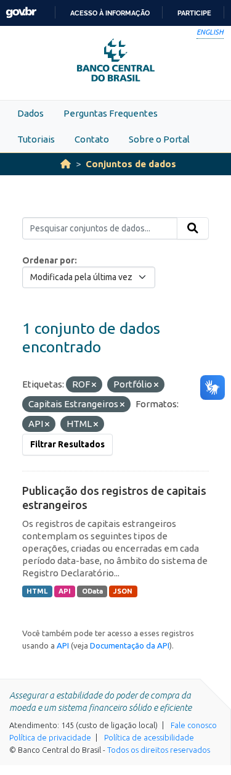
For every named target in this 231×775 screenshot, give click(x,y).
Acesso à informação (110, 13)
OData (92, 591)
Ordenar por (48, 260)
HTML (36, 591)
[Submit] (193, 228)
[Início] (65, 164)
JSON (122, 591)
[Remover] (94, 385)
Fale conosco (194, 725)
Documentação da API (129, 645)
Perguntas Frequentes (110, 113)
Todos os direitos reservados (158, 749)
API (65, 591)
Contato (92, 139)
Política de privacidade (50, 737)
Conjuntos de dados (131, 164)
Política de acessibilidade (149, 737)
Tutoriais (36, 139)
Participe (194, 13)
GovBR (21, 13)
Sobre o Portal (159, 139)
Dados (30, 113)
